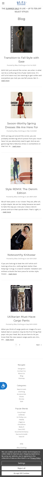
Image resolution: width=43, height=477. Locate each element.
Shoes (21, 397)
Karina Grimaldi (21, 434)
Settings (21, 463)
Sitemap (21, 378)
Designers (21, 369)
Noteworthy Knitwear (21, 254)
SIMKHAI (21, 415)
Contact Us (21, 371)
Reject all (21, 468)
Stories (21, 399)
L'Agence (21, 422)
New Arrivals (21, 389)
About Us (21, 373)
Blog (21, 376)
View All (21, 437)
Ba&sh (21, 427)
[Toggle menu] (3, 3)
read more (5, 81)
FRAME (21, 420)
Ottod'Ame (21, 425)
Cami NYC (21, 429)
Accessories (21, 394)
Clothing (21, 392)
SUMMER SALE (12, 8)
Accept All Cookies (21, 473)
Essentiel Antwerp (21, 432)
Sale (21, 401)
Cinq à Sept (21, 412)
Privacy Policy (35, 458)
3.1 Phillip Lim (21, 417)
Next (38, 345)
